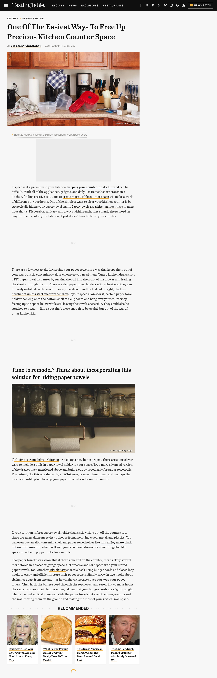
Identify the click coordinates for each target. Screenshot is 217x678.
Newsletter (202, 5)
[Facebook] (141, 6)
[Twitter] (147, 6)
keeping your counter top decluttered (93, 187)
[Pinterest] (159, 6)
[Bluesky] (165, 6)
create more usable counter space (86, 196)
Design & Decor (33, 18)
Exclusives (89, 5)
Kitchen (12, 18)
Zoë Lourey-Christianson (26, 45)
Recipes (58, 5)
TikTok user (57, 570)
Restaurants (113, 5)
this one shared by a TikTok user (56, 474)
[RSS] (183, 6)
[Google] (177, 6)
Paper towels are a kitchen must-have (97, 206)
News (72, 5)
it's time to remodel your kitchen (36, 459)
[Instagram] (171, 6)
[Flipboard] (153, 6)
